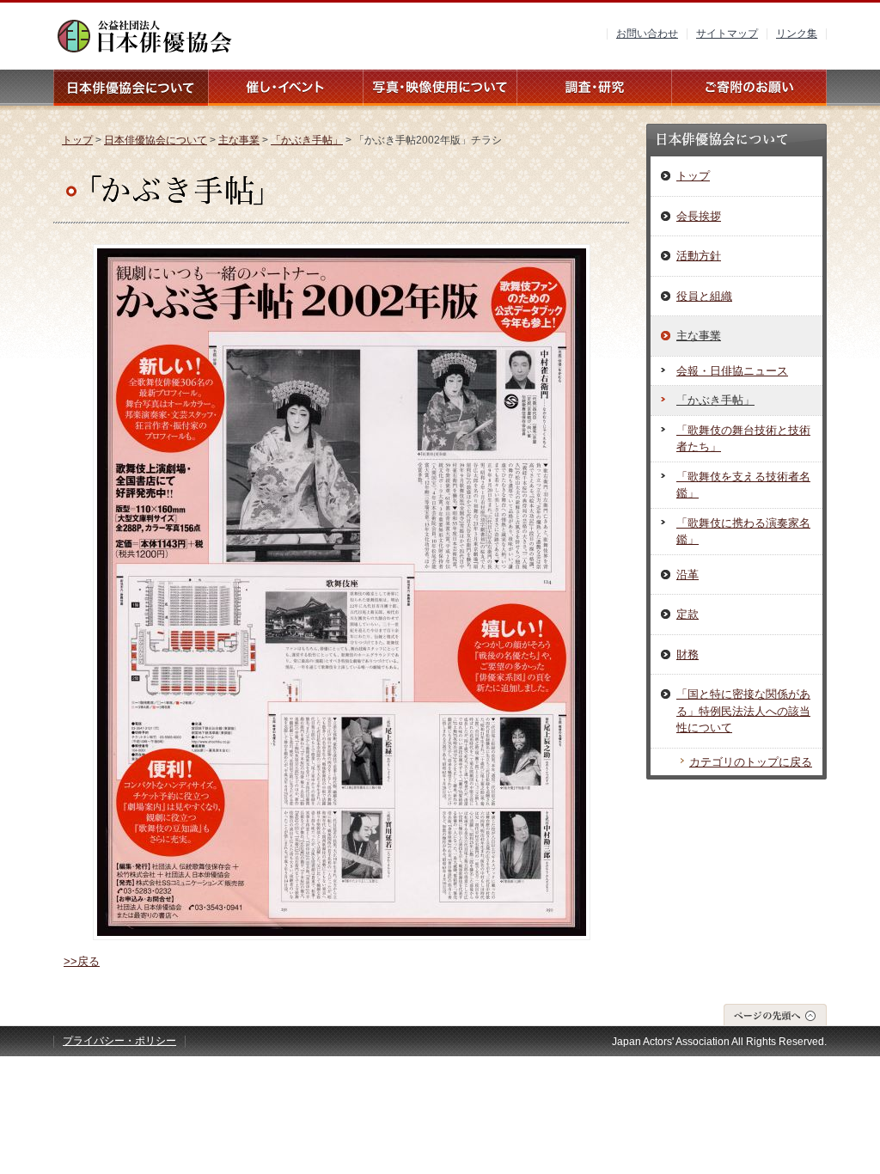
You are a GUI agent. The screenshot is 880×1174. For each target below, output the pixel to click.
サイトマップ (727, 34)
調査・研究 (594, 88)
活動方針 (698, 255)
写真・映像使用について (440, 88)
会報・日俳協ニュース (732, 370)
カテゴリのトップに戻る (750, 761)
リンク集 (796, 34)
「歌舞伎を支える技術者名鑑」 (743, 485)
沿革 (687, 574)
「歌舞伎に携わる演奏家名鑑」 (743, 532)
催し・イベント (285, 88)
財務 (687, 654)
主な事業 (239, 140)
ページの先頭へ (775, 1014)
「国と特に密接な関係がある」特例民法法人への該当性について (743, 711)
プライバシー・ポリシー (119, 1041)
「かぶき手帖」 (307, 140)
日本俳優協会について (130, 88)
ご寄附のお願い (749, 88)
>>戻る (82, 961)
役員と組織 (704, 296)
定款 (687, 614)
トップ (77, 140)
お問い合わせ (647, 34)
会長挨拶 (698, 216)
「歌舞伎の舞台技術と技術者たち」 (743, 439)
